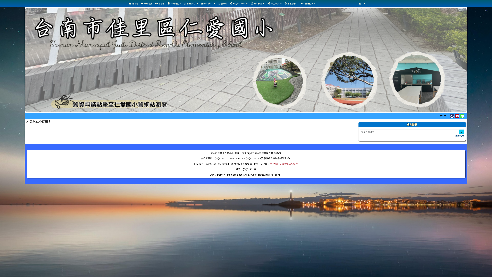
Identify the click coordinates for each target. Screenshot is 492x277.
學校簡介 (208, 3)
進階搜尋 (459, 136)
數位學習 (292, 3)
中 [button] (445, 115)
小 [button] (448, 116)
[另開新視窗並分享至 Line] (462, 116)
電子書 (161, 3)
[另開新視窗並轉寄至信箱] (457, 116)
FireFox (230, 174)
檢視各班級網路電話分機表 (284, 163)
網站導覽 (148, 3)
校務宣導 (309, 3)
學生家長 (275, 3)
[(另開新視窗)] (246, 60)
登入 (361, 3)
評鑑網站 (191, 3)
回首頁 (135, 3)
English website (240, 3)
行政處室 (175, 3)
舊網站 (224, 3)
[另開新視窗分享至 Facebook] (452, 116)
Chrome (219, 174)
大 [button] (441, 116)
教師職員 (258, 3)
